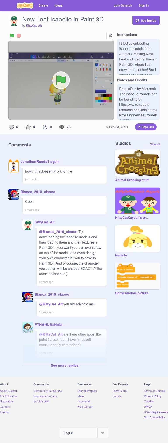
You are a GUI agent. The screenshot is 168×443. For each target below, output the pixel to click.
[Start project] (11, 35)
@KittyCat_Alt (51, 303)
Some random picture (131, 293)
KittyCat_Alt (34, 25)
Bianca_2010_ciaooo (38, 191)
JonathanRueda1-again (40, 161)
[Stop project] (18, 35)
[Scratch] (25, 5)
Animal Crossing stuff (132, 180)
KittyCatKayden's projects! (133, 218)
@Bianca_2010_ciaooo (58, 231)
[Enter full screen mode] (110, 35)
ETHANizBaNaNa (49, 324)
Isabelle (121, 255)
